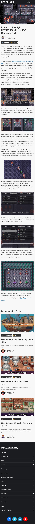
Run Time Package (6, 510)
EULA (2, 481)
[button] (33, 2)
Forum (3, 465)
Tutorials (3, 502)
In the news (4, 498)
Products (3, 452)
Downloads (4, 456)
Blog (2, 460)
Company (4, 469)
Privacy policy (5, 473)
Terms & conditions (7, 477)
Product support (6, 489)
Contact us (4, 494)
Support (3, 485)
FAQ (2, 506)
